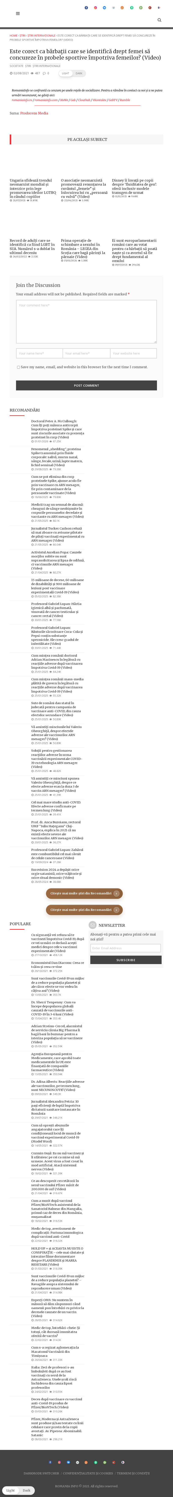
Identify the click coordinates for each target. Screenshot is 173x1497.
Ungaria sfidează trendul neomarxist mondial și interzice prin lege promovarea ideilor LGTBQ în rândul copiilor (33, 188)
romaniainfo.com (46, 100)
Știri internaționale (41, 35)
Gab (73, 100)
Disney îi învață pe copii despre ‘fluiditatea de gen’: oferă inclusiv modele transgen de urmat (134, 186)
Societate (16, 66)
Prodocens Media (34, 113)
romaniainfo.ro (22, 100)
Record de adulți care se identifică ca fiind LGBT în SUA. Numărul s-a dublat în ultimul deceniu (32, 246)
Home (14, 35)
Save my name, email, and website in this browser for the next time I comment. (84, 367)
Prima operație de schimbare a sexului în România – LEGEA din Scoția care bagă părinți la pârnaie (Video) (83, 248)
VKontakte (99, 100)
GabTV (113, 100)
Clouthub (84, 100)
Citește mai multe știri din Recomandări (80, 893)
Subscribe (126, 960)
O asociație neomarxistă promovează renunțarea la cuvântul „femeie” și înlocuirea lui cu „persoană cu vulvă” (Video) (84, 188)
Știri (23, 35)
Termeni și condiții (133, 1473)
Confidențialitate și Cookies (88, 1473)
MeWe (64, 100)
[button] (72, 73)
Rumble (125, 100)
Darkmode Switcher (41, 1473)
